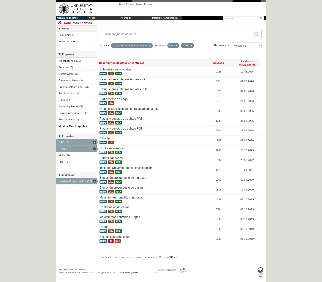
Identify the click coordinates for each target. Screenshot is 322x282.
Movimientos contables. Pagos (120, 217)
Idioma (122, 4)
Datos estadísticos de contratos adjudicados (129, 108)
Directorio (148, 4)
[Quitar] (150, 46)
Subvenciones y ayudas (115, 69)
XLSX (118, 73)
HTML (103, 73)
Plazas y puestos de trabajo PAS (121, 118)
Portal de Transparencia (165, 18)
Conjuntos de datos (67, 18)
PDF (111, 241)
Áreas (92, 18)
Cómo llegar (63, 269)
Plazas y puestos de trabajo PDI (121, 128)
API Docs (171, 257)
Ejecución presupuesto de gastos (121, 187)
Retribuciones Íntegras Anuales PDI (123, 89)
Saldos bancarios (111, 158)
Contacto (82, 269)
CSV (111, 73)
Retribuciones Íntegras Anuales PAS (124, 79)
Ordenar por (221, 45)
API (160, 257)
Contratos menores (112, 148)
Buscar (139, 4)
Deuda (104, 227)
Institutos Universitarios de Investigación (126, 167)
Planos (73, 269)
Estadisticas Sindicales (115, 236)
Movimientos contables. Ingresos (121, 197)
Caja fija (105, 138)
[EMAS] (260, 272)
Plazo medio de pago (114, 99)
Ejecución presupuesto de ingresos (123, 177)
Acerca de (126, 18)
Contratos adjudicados (114, 207)
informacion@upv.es (129, 272)
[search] (256, 34)
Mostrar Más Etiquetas (73, 126)
